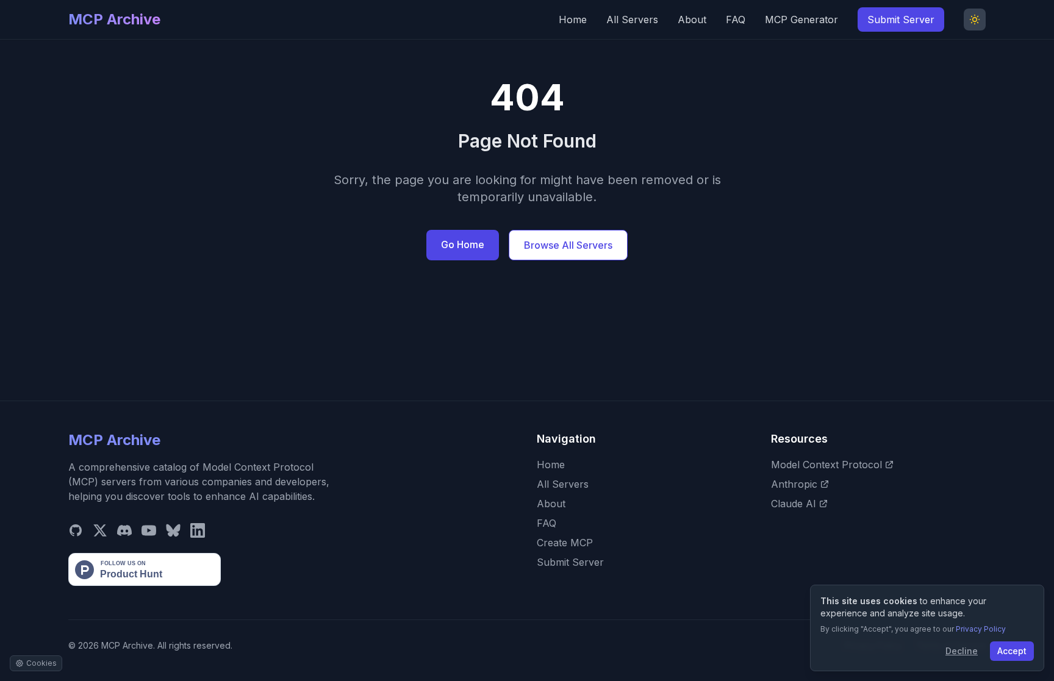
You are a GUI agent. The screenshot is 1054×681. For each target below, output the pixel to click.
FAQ (735, 19)
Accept (1012, 651)
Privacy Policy (981, 628)
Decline (961, 651)
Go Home (462, 244)
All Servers (632, 19)
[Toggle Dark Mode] (975, 19)
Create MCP (565, 543)
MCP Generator (801, 19)
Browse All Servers (568, 245)
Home (573, 19)
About (692, 19)
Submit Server (900, 19)
